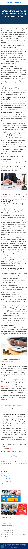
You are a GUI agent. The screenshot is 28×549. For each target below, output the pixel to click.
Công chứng (4, 476)
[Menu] (2, 2)
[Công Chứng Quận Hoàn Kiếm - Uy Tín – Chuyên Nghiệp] (14, 2)
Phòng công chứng (20, 545)
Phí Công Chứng (5, 484)
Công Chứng (12, 545)
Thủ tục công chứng (6, 481)
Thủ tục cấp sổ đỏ (5, 478)
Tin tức (2, 486)
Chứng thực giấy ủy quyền (8, 29)
